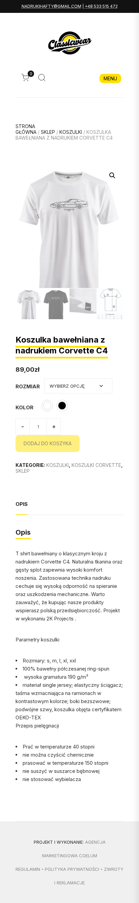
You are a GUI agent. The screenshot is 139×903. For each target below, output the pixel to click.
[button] (112, 175)
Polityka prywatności (72, 869)
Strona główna (26, 129)
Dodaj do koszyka (48, 443)
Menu (110, 78)
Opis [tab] (22, 504)
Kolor (24, 407)
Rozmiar (28, 386)
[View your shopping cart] (26, 79)
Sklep (48, 132)
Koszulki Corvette (96, 465)
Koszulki (70, 132)
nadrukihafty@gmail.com (51, 6)
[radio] (47, 405)
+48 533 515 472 (101, 6)
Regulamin (28, 869)
